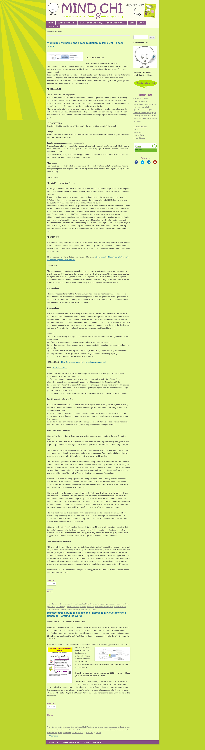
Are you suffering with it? (141, 101)
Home (50, 22)
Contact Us (53, 26)
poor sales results (120, 607)
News (73, 604)
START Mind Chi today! (91, 22)
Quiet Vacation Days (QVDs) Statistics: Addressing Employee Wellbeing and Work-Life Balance (144, 113)
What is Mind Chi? (66, 22)
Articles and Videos (140, 126)
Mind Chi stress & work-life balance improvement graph (83, 362)
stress (63, 609)
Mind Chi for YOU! (116, 22)
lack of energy (61, 607)
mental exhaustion (73, 607)
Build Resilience (88, 604)
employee (118, 604)
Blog (132, 22)
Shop (141, 22)
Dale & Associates (59, 368)
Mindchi (93, 609)
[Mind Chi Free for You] (92, 12)
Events (135, 129)
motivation (90, 607)
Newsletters (137, 132)
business (98, 604)
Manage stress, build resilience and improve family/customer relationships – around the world (87, 614)
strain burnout (56, 609)
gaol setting (51, 607)
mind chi (83, 607)
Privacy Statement (139, 138)
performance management (104, 607)
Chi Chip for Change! (140, 98)
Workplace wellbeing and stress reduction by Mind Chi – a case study (85, 44)
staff (48, 609)
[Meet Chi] (53, 9)
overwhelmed (87, 730)
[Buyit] (141, 10)
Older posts (52, 736)
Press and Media (71, 742)
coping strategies (108, 604)
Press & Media (138, 135)
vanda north (67, 733)
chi (103, 727)
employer (125, 604)
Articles (67, 604)
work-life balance (72, 609)
